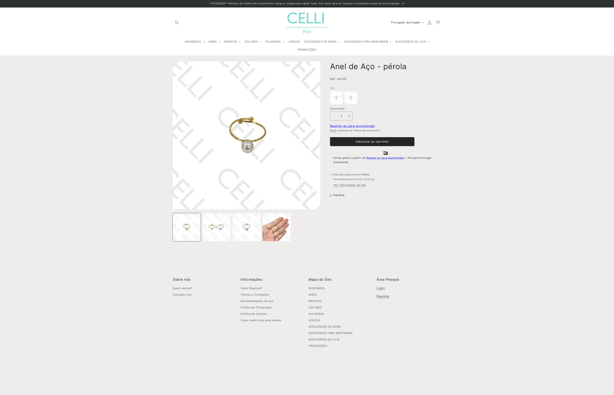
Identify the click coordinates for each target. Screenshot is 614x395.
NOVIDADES (317, 288)
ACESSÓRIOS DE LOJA (324, 339)
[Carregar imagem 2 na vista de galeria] (217, 227)
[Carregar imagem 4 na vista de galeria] (277, 227)
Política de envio (360, 393)
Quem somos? (182, 288)
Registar (383, 296)
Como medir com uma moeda (261, 320)
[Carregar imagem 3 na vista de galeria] (246, 227)
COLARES (315, 307)
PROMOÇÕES (318, 345)
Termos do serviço (336, 393)
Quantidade (337, 108)
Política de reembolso (281, 393)
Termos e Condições (255, 294)
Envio (333, 130)
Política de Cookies (254, 313)
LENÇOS (314, 320)
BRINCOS (315, 301)
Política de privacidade (310, 393)
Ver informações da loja (350, 185)
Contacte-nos (182, 294)
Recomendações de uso (257, 301)
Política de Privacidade (256, 307)
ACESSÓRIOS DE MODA (325, 326)
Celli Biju (259, 393)
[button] (177, 22)
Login (381, 288)
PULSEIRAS (316, 313)
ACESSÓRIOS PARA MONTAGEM (330, 333)
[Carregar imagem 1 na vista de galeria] (187, 227)
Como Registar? (251, 288)
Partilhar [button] (339, 195)
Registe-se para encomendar (352, 126)
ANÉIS (313, 294)
